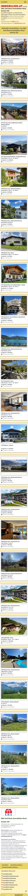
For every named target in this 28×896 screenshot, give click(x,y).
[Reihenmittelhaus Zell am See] (14, 187)
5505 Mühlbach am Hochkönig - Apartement (13, 317)
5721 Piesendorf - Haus (7, 381)
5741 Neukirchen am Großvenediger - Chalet (13, 285)
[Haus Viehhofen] (14, 636)
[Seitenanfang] (26, 891)
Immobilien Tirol (7, 889)
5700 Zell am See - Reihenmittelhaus (11, 188)
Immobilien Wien (7, 874)
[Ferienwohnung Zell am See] (14, 57)
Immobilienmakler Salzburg (10, 867)
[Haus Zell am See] (14, 251)
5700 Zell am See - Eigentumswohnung (11, 90)
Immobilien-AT (19, 895)
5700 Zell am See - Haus (7, 252)
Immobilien (4, 2)
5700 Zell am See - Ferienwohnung (10, 58)
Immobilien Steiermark (9, 880)
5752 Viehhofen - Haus (7, 637)
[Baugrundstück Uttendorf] (14, 700)
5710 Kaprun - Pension (7, 445)
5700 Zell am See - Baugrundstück (10, 734)
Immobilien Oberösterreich (10, 885)
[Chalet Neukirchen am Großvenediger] (14, 283)
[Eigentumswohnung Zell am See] (14, 89)
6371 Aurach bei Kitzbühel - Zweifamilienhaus (13, 156)
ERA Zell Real (11, 834)
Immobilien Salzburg (16, 865)
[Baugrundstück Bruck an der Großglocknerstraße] (14, 121)
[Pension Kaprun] (14, 443)
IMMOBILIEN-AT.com (19, 23)
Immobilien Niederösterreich (11, 876)
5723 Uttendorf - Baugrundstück (10, 701)
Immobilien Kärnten (8, 882)
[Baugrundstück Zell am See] (14, 732)
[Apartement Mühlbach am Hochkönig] (14, 315)
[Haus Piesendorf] (14, 379)
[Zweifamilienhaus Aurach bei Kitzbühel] (14, 155)
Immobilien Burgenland (9, 878)
